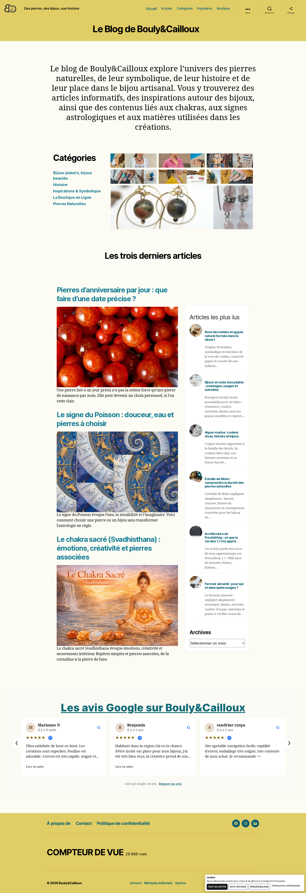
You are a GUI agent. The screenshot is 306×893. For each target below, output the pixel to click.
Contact (84, 823)
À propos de (58, 823)
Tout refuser (238, 886)
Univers (135, 883)
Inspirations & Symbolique (77, 191)
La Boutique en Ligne (72, 197)
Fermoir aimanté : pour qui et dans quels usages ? (224, 585)
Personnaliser (259, 886)
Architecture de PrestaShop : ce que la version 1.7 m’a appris (221, 537)
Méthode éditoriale (158, 883)
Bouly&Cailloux (70, 883)
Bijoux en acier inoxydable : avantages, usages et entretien (224, 386)
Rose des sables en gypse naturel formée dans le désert (224, 335)
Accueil (151, 8)
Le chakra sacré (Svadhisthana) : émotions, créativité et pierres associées (108, 548)
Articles (166, 8)
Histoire (60, 184)
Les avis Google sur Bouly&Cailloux (153, 707)
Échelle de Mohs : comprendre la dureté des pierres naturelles (224, 482)
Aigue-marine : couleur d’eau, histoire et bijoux (222, 434)
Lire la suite (35, 767)
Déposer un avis (170, 784)
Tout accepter (217, 886)
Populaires (204, 8)
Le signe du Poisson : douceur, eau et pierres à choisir (115, 419)
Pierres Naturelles (69, 204)
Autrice (180, 883)
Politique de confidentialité (123, 823)
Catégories (185, 8)
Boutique (223, 8)
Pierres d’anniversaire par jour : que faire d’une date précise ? (112, 294)
